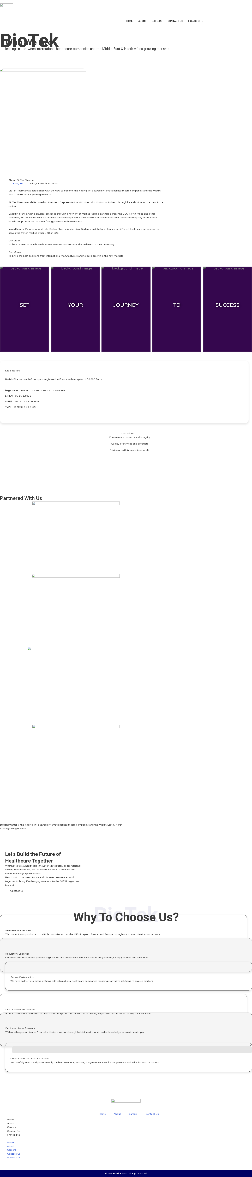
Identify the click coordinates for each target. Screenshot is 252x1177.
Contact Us (175, 21)
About (142, 21)
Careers (157, 21)
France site (195, 21)
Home (129, 21)
